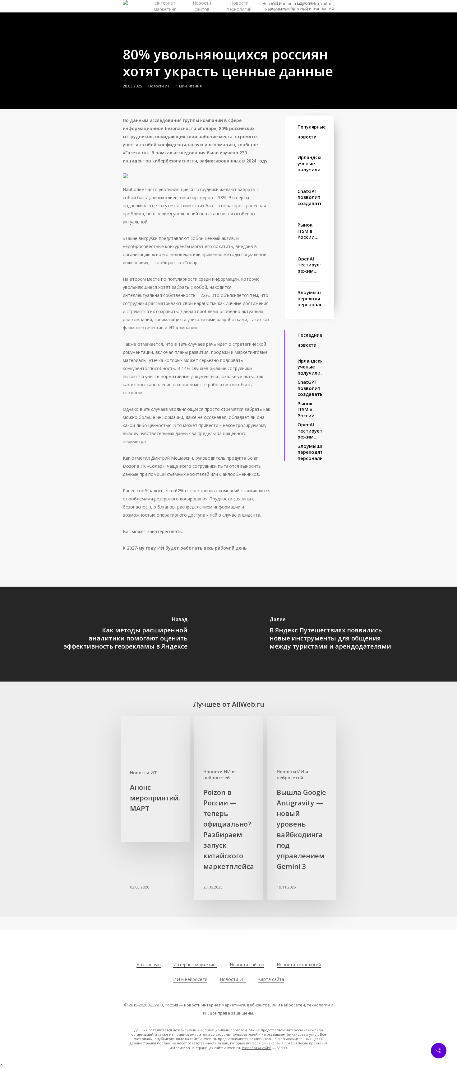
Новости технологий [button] (299, 965)
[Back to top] (228, 1065)
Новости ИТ (159, 86)
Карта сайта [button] (271, 979)
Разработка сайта (256, 1047)
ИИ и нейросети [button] (190, 979)
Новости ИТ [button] (233, 979)
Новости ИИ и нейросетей (219, 775)
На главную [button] (148, 965)
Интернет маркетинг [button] (195, 965)
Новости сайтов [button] (247, 965)
